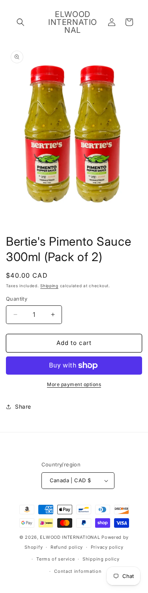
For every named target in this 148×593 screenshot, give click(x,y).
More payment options (74, 384)
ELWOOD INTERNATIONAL (70, 537)
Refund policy (67, 547)
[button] (20, 22)
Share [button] (23, 406)
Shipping (49, 285)
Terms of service (55, 559)
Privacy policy (107, 547)
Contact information (77, 571)
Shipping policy (101, 559)
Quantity (16, 299)
